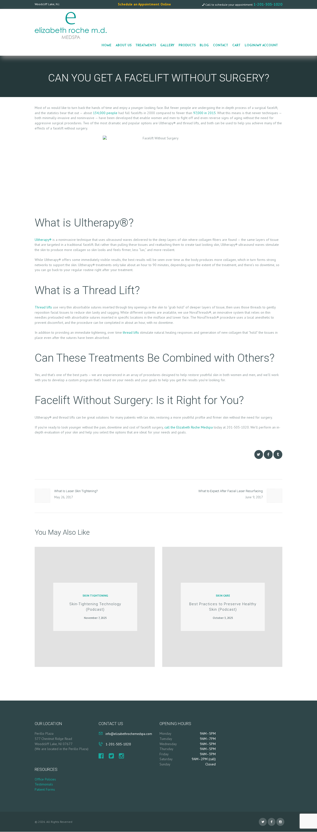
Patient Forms (45, 789)
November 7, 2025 (95, 618)
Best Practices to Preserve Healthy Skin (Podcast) (222, 607)
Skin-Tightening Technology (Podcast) (95, 607)
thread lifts (131, 332)
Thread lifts (43, 307)
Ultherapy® (43, 239)
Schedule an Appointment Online (144, 4)
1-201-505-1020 (267, 4)
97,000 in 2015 (204, 113)
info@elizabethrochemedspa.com (129, 734)
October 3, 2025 (223, 618)
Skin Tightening (95, 595)
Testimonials (44, 784)
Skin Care (223, 595)
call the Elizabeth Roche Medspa (188, 427)
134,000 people (105, 113)
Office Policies (45, 779)
